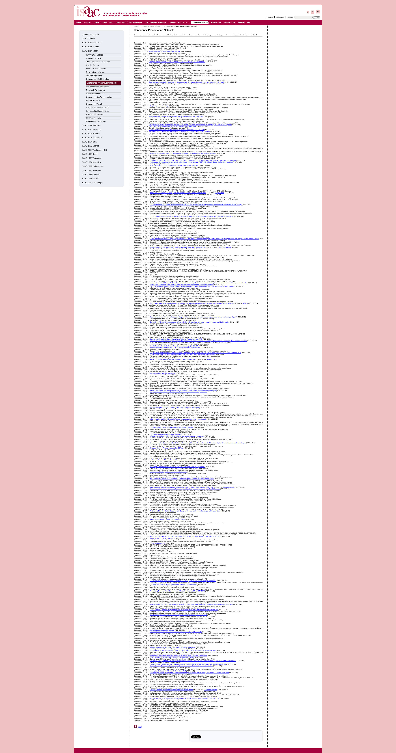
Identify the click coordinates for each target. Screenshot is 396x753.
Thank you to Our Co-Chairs (98, 62)
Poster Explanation (224, 247)
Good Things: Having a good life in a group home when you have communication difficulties (182, 354)
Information (280, 17)
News (97, 22)
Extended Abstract (210, 689)
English (136, 26)
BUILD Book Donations (96, 121)
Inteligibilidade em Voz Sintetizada (162, 630)
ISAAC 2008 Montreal (91, 134)
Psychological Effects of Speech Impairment (164, 51)
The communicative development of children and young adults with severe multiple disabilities (183, 581)
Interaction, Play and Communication (163, 373)
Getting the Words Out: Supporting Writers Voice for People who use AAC (176, 339)
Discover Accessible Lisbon (97, 107)
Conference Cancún (90, 34)
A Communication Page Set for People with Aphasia (168, 472)
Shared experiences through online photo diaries (167, 519)
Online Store (229, 22)
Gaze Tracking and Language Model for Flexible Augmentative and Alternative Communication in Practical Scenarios (191, 604)
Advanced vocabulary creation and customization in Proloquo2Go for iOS (176, 632)
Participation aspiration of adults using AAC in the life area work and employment (178, 655)
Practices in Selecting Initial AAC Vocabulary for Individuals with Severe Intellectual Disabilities (183, 153)
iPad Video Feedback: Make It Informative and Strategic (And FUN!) (174, 346)
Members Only (244, 22)
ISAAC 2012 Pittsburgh (91, 125)
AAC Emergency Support (155, 22)
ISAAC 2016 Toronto (90, 47)
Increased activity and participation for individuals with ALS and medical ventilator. (179, 247)
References (211, 359)
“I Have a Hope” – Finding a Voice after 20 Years (167, 448)
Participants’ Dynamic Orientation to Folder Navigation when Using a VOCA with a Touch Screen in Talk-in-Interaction (191, 162)
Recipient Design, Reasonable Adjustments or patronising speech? (173, 359)
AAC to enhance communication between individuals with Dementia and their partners (179, 131)
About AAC (121, 22)
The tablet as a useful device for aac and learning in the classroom (173, 584)
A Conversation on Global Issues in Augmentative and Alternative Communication (178, 419)
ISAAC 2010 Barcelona (91, 130)
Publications (216, 22)
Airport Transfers (93, 100)
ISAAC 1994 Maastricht (91, 162)
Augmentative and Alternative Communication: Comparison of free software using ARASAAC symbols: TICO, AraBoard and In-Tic (195, 353)
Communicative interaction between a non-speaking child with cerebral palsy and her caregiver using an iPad (187, 82)
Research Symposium (95, 90)
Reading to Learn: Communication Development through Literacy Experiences (177, 467)
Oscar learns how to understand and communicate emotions (171, 689)
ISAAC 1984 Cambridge (92, 183)
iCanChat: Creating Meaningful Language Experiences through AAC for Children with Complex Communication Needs (192, 286)
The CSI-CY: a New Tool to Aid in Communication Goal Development (173, 126)
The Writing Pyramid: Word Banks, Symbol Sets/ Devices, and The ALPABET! (177, 591)
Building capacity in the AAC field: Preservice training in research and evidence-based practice (183, 390)
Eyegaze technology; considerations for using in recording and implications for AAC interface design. (185, 536)
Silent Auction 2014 (94, 118)
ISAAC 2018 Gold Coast (92, 43)
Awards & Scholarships (96, 69)
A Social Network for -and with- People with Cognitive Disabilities (172, 647)
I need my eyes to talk (158, 543)
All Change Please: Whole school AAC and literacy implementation (173, 460)
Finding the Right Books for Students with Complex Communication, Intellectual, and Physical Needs (185, 511)
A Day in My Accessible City (158, 106)
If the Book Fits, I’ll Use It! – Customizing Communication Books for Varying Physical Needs (182, 478)
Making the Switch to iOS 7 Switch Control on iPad (168, 671)
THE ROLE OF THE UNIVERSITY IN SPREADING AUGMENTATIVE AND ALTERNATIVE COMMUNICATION (188, 664)
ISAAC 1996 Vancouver (91, 158)
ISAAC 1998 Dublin (90, 154)
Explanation (219, 193)
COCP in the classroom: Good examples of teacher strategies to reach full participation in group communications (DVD (192, 216)
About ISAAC (107, 22)
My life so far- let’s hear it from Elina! (162, 538)
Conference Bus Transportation (99, 97)
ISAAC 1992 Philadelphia (92, 166)
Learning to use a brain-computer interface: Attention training (171, 427)
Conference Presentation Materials (102, 83)
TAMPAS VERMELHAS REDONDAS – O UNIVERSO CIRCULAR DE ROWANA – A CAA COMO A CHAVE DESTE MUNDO (193, 160)
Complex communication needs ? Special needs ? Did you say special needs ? (177, 62)
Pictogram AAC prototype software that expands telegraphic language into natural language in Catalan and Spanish (190, 124)
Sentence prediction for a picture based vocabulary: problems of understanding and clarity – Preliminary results (189, 672)
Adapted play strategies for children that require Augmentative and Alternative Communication (183, 650)
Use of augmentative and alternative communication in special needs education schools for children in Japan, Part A (191, 303)
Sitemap (290, 17)
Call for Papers (92, 65)
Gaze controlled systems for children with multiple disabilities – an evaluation (176, 116)
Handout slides (228, 487)
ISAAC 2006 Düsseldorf (92, 138)
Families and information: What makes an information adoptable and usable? (176, 130)
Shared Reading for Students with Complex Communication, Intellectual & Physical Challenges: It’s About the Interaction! (193, 661)
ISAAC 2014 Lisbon (163, 26)
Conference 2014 (93, 58)
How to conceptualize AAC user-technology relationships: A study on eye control (178, 615)
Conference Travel (94, 104)
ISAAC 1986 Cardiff (90, 179)
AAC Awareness (135, 22)
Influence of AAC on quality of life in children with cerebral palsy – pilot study (177, 436)
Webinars (88, 22)
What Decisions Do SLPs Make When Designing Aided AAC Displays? (174, 165)
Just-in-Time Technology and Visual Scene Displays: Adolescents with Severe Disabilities (181, 284)
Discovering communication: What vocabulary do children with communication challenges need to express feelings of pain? (193, 317)
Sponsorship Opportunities (97, 111)
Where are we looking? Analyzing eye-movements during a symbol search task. (178, 193)
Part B (245, 303)
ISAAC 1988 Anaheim (91, 174)
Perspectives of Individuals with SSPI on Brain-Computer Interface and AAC (177, 347)
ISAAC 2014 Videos (94, 55)
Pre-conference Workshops (97, 87)
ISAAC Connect (88, 38)
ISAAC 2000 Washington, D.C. (94, 150)
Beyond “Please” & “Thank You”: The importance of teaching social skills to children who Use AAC (184, 698)
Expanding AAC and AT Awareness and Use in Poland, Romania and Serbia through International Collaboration (189, 322)
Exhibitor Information (94, 114)
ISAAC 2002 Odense (90, 146)
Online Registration (94, 76)
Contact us (269, 17)
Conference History (200, 22)
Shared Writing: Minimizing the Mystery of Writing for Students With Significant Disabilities (181, 666)
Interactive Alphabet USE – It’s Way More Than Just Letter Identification (175, 407)
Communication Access (178, 22)
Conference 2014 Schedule (97, 79)
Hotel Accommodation (95, 94)
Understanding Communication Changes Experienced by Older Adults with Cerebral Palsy (181, 487)
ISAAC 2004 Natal (89, 142)
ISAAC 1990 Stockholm (91, 170)
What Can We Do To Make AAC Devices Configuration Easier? (172, 657)
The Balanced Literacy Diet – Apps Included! (166, 434)
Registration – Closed (95, 72)
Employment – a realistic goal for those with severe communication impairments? (178, 392)
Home (78, 22)
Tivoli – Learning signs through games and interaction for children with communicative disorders (184, 610)
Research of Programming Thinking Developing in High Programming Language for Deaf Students (185, 489)
